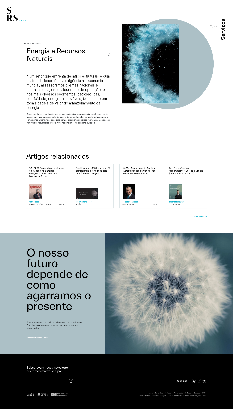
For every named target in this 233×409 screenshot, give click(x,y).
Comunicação (200, 217)
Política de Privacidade (174, 393)
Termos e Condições (155, 393)
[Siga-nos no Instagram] (199, 381)
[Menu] (223, 26)
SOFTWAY (202, 396)
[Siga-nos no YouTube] (204, 381)
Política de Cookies (192, 393)
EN (215, 26)
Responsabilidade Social (37, 338)
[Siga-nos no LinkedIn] (194, 381)
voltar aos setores (34, 44)
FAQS (204, 393)
